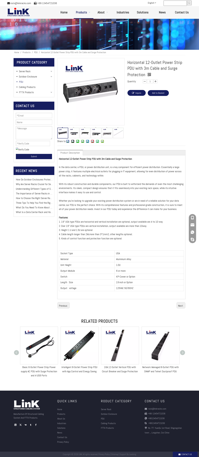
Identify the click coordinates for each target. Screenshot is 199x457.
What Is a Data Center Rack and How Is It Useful (34, 209)
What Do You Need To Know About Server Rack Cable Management (34, 204)
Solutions (61, 427)
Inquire (138, 92)
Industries (61, 423)
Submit (34, 156)
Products (61, 414)
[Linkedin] (15, 425)
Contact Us (62, 437)
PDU (21, 81)
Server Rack (25, 71)
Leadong (132, 454)
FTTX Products (26, 92)
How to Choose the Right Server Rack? (34, 195)
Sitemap (114, 454)
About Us (61, 418)
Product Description (70, 152)
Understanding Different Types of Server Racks (34, 186)
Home (59, 409)
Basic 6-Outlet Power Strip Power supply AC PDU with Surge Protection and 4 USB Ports (39, 371)
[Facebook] (36, 425)
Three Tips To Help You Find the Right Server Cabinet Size (34, 200)
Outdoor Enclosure (28, 76)
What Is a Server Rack (27, 214)
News (59, 432)
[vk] (26, 425)
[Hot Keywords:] (189, 3)
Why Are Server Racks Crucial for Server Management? (34, 181)
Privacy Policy (63, 441)
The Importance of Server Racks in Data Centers (34, 190)
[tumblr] (31, 425)
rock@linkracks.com (20, 3)
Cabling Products (27, 87)
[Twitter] (20, 425)
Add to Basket (158, 92)
